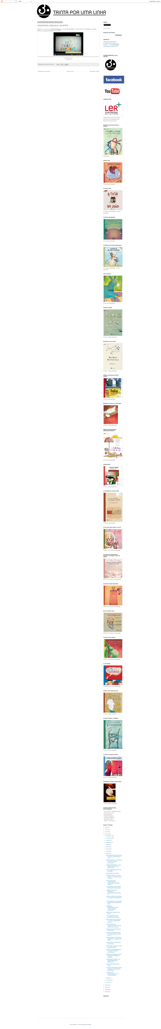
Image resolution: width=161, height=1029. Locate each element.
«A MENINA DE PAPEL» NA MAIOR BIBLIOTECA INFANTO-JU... (113, 961)
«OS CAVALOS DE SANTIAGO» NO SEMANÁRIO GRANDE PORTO (112, 882)
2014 (106, 829)
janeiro (108, 982)
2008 (106, 991)
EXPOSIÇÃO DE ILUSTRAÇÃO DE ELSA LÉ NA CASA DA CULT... (114, 857)
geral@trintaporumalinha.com (110, 43)
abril (107, 853)
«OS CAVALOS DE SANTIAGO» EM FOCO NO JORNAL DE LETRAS (113, 926)
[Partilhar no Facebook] (66, 64)
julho (107, 846)
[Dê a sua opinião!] (62, 64)
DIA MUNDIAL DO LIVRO (112, 873)
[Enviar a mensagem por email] (60, 64)
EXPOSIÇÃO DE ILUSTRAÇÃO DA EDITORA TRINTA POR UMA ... (114, 903)
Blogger (89, 1024)
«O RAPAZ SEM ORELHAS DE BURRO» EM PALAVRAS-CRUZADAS (114, 969)
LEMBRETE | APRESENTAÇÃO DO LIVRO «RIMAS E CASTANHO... (112, 908)
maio (107, 851)
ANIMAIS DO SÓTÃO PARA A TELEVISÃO (113, 930)
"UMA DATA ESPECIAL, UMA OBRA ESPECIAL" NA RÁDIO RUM (113, 866)
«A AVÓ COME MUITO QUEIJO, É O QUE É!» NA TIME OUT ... (114, 898)
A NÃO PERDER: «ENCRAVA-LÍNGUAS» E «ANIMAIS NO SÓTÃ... (114, 939)
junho (107, 849)
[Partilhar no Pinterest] (68, 64)
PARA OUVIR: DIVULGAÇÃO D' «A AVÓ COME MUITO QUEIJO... (113, 921)
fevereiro (108, 980)
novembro (109, 838)
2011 (106, 985)
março (108, 978)
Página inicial (70, 71)
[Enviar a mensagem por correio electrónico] (57, 64)
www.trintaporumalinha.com (110, 46)
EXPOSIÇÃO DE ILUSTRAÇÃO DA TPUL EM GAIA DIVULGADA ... (114, 862)
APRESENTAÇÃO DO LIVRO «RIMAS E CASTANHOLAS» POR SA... (114, 877)
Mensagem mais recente (44, 71)
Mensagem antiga (94, 71)
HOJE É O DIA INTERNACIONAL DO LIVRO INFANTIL (112, 974)
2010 (106, 987)
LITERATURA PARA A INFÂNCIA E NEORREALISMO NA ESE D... (113, 892)
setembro (108, 842)
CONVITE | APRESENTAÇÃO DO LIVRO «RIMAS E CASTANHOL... (113, 951)
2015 (106, 827)
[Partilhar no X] (64, 64)
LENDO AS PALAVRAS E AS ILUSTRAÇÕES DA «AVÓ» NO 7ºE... (113, 934)
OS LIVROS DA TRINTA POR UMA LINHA (113, 943)
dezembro (109, 836)
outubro (108, 840)
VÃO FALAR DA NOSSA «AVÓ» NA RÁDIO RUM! (114, 946)
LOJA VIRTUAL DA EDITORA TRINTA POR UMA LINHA (113, 887)
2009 (106, 989)
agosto (108, 844)
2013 (106, 831)
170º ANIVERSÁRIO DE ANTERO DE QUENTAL (113, 916)
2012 (106, 834)
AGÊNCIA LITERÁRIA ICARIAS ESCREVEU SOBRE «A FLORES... (114, 956)
